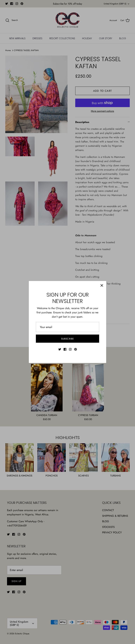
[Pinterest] (75, 349)
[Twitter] (59, 349)
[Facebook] (65, 349)
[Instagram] (70, 349)
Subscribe (67, 338)
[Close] (102, 285)
